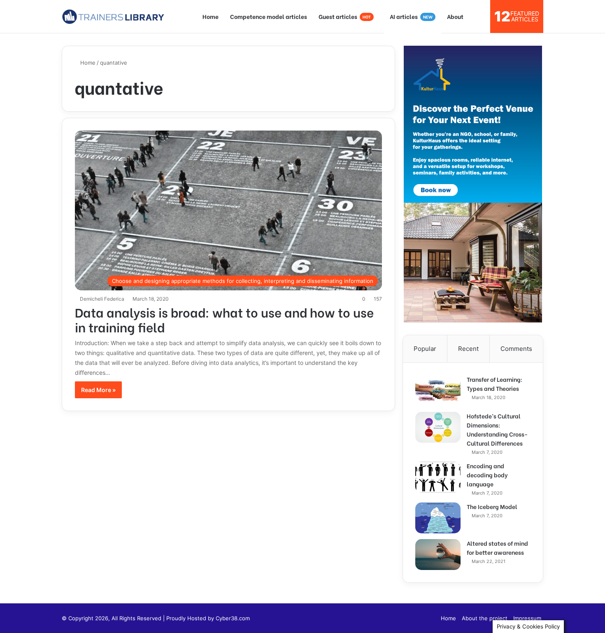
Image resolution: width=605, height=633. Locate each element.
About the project (484, 618)
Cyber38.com (233, 618)
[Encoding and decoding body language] (438, 477)
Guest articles (345, 16)
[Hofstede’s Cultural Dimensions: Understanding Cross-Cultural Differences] (438, 427)
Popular (425, 349)
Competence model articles (268, 16)
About (455, 16)
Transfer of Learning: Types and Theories (494, 383)
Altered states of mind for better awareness (497, 547)
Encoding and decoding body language (487, 474)
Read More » (98, 389)
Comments (516, 349)
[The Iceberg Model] (438, 517)
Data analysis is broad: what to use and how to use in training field (224, 319)
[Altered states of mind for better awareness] (438, 554)
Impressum (527, 618)
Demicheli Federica (102, 299)
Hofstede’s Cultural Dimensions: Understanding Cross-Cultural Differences (497, 429)
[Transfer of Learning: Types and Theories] (438, 390)
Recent (468, 349)
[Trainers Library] (113, 16)
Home (210, 16)
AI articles (411, 16)
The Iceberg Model (492, 506)
